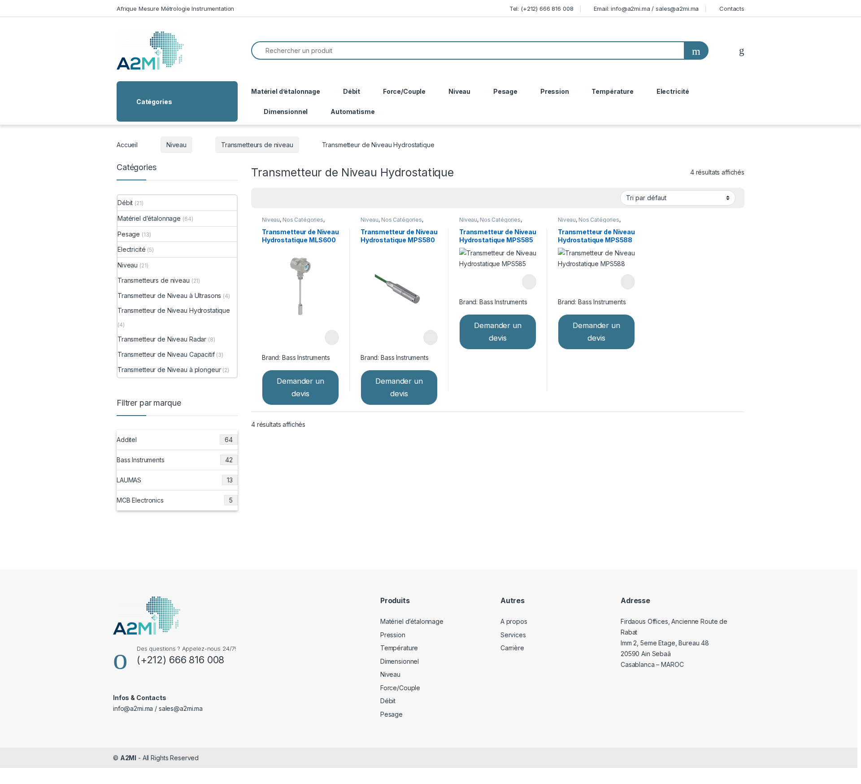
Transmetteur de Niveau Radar (161, 339)
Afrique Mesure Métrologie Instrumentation (175, 8)
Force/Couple (404, 91)
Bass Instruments (306, 357)
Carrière (512, 648)
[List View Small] (302, 198)
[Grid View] (263, 198)
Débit (351, 91)
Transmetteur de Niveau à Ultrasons (169, 295)
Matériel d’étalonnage (285, 91)
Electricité (673, 91)
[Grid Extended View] (276, 198)
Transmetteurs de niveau (257, 145)
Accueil (127, 145)
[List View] (289, 198)
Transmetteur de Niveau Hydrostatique (173, 310)
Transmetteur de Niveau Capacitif (166, 354)
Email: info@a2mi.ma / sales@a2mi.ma (646, 8)
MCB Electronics (175, 500)
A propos (513, 621)
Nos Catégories (303, 219)
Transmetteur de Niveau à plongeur (169, 369)
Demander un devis (300, 388)
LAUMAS (175, 480)
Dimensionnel (286, 111)
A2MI (128, 758)
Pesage (505, 91)
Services (513, 635)
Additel (175, 439)
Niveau (459, 91)
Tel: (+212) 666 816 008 (541, 8)
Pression (554, 91)
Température (612, 91)
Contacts (731, 8)
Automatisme (352, 111)
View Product (327, 337)
